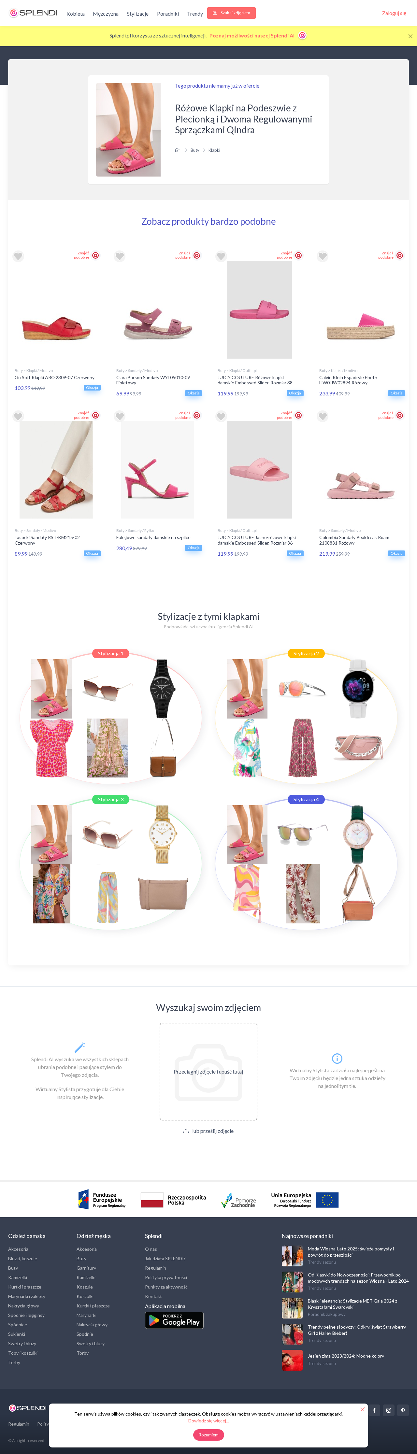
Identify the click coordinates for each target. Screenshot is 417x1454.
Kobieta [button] (75, 13)
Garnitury (86, 1268)
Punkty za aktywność (166, 1287)
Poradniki (168, 13)
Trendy (195, 13)
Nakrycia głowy (23, 1305)
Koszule (85, 1287)
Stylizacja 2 (306, 653)
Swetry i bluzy (22, 1343)
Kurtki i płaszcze (24, 1287)
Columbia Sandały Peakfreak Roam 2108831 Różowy (354, 540)
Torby (14, 1362)
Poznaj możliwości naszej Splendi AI (252, 35)
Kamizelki (17, 1277)
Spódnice (17, 1324)
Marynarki (86, 1315)
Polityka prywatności (166, 1277)
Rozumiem (209, 1434)
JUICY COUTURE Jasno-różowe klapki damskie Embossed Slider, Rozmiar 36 (257, 540)
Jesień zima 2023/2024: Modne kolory (346, 1356)
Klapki (214, 150)
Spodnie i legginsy (26, 1315)
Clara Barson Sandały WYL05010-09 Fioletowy (153, 380)
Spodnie (85, 1334)
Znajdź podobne (81, 255)
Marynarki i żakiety (26, 1296)
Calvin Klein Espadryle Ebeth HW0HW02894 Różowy (348, 380)
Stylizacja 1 (110, 653)
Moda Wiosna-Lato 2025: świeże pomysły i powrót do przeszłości (351, 1251)
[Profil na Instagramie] (389, 1410)
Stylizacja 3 (110, 799)
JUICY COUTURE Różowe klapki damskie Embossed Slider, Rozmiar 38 (255, 380)
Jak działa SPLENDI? (165, 1258)
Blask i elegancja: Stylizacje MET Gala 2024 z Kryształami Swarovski (352, 1303)
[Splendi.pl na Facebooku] (374, 1410)
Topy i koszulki (22, 1353)
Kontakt (153, 1296)
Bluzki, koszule (22, 1258)
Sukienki (16, 1334)
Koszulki (85, 1296)
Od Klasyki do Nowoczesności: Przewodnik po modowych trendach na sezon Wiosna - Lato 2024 (358, 1277)
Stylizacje (138, 13)
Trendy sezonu (322, 1262)
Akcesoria (18, 1249)
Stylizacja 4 (306, 799)
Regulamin (155, 1268)
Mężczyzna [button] (106, 13)
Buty (195, 150)
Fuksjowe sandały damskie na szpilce (153, 537)
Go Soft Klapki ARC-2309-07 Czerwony (54, 377)
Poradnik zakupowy (327, 1314)
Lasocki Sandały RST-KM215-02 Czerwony (47, 540)
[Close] (410, 36)
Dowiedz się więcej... (208, 1420)
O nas (151, 1249)
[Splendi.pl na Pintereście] (403, 1410)
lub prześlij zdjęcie (212, 1131)
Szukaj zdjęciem (235, 12)
